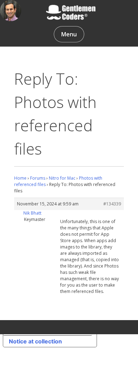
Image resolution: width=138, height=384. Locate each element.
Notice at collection (35, 341)
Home (20, 178)
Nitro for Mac (62, 178)
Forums (37, 178)
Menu (69, 34)
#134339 (112, 204)
